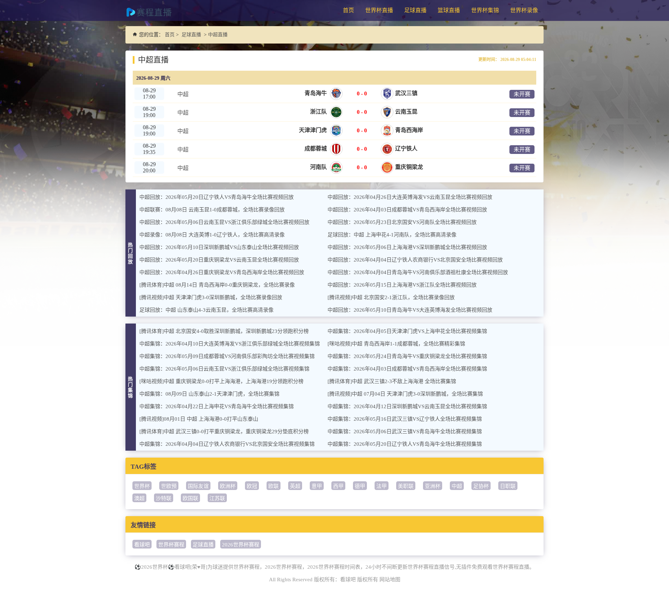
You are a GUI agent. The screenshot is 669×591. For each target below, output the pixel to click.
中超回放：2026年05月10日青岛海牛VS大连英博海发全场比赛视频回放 (410, 310)
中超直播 (218, 34)
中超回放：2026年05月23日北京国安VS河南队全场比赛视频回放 (402, 222)
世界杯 (142, 486)
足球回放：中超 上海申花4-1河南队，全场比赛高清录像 (392, 235)
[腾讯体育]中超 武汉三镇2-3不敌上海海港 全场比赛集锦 (392, 381)
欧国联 (190, 498)
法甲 (381, 486)
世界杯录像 (524, 10)
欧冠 (252, 486)
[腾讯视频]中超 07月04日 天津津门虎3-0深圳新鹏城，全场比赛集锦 (405, 394)
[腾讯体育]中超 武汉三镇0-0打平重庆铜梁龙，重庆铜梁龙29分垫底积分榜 (224, 431)
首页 (348, 10)
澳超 (139, 498)
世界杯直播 (379, 10)
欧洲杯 (228, 486)
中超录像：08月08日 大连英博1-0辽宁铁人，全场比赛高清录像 (212, 235)
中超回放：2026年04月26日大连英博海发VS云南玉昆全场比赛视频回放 (410, 197)
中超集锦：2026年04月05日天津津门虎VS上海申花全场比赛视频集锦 (407, 331)
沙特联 (163, 498)
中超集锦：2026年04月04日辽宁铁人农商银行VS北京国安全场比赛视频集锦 (227, 444)
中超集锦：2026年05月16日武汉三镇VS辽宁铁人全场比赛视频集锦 (405, 419)
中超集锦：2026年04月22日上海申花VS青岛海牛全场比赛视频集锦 (216, 406)
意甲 (317, 486)
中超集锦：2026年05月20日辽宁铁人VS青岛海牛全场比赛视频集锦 (405, 444)
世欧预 (169, 486)
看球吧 (142, 544)
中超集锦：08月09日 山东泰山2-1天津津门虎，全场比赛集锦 (209, 394)
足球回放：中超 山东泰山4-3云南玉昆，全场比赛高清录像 (206, 310)
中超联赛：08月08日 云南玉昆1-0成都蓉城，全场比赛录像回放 (212, 209)
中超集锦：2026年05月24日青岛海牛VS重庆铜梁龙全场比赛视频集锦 (407, 356)
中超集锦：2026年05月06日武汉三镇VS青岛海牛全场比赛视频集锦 (405, 431)
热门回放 (130, 253)
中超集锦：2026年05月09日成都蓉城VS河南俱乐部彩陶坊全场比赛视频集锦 (227, 356)
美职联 (406, 486)
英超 (295, 486)
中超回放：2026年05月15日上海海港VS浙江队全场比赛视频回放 (402, 285)
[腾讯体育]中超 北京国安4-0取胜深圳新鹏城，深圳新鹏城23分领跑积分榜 (224, 331)
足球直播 (415, 10)
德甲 (360, 486)
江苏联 (217, 498)
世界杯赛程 (171, 544)
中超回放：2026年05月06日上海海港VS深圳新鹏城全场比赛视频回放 (407, 247)
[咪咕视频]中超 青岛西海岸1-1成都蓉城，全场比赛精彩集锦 (396, 344)
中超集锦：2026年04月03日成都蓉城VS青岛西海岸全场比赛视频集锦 (407, 369)
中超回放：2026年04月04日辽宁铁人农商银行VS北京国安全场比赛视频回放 (415, 260)
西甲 (338, 486)
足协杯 (481, 486)
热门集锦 (130, 387)
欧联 (273, 486)
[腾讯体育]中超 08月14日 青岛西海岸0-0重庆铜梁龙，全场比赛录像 (217, 285)
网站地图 (389, 579)
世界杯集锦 (485, 10)
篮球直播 (449, 10)
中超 (457, 486)
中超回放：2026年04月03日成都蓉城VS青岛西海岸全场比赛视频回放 (407, 209)
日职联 (508, 486)
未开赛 (522, 94)
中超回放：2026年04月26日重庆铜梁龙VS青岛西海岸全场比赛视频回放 (221, 272)
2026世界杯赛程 (240, 544)
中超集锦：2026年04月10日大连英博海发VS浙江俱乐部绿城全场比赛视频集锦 (229, 344)
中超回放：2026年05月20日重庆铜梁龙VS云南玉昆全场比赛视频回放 (219, 260)
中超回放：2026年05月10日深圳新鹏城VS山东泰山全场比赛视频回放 (219, 247)
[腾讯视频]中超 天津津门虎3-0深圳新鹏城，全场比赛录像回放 (210, 297)
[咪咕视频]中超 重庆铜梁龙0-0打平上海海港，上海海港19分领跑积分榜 (221, 381)
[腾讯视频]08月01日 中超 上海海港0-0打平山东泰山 (198, 419)
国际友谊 (198, 486)
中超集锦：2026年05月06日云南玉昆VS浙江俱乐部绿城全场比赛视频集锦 (224, 369)
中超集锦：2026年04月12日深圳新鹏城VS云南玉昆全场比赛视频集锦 (407, 406)
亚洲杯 (432, 486)
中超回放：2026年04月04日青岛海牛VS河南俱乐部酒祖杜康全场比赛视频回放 (418, 272)
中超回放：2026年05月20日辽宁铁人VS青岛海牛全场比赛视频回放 (216, 197)
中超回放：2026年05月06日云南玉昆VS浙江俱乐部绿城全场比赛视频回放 (224, 222)
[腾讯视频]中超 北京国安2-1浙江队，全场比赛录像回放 (391, 297)
